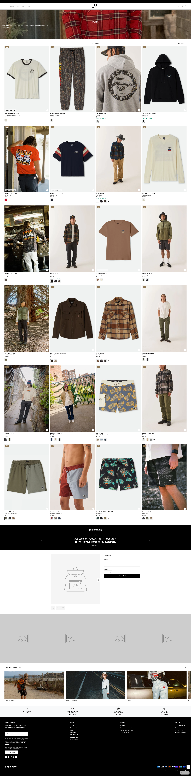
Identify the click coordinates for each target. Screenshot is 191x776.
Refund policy (175, 770)
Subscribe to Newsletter (126, 728)
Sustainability (73, 732)
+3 (108, 518)
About (28, 6)
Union (71, 730)
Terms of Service (158, 770)
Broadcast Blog (74, 728)
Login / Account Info (180, 725)
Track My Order (124, 732)
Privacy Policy (15, 747)
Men (5, 6)
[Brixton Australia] (95, 6)
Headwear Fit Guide (180, 732)
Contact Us (123, 725)
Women (12, 6)
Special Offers (74, 737)
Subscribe (12, 752)
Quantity (106, 569)
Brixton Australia (12, 770)
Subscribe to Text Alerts (126, 730)
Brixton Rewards (74, 739)
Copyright (142, 770)
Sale (23, 6)
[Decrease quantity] (105, 572)
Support (177, 728)
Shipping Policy (166, 770)
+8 (108, 201)
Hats (18, 6)
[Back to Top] (188, 767)
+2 (62, 439)
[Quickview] (47, 110)
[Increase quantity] (111, 572)
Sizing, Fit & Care (179, 730)
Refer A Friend (74, 735)
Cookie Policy (183, 770)
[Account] (179, 6)
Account (122, 735)
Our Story (72, 725)
